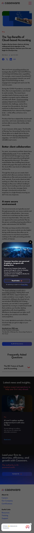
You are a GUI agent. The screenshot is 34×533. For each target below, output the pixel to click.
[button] (30, 242)
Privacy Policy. (24, 284)
